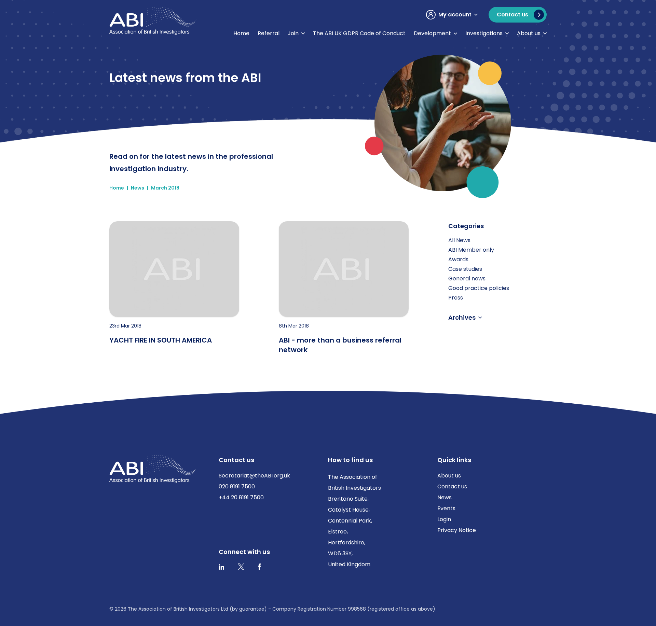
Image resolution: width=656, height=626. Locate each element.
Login (444, 519)
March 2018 (165, 187)
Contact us (452, 486)
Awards (458, 259)
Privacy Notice (456, 530)
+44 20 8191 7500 (241, 497)
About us (529, 33)
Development (432, 33)
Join (293, 33)
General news (467, 278)
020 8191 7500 (237, 486)
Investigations (484, 33)
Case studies (465, 269)
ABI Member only (471, 250)
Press (455, 298)
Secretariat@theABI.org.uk (254, 475)
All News (459, 240)
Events (446, 508)
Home (241, 33)
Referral (268, 33)
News (137, 187)
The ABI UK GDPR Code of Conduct (359, 33)
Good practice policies (478, 288)
